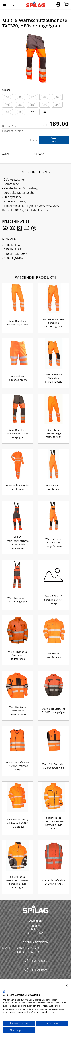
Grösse (6, 90)
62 (32, 112)
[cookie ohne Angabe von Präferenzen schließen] (66, 985)
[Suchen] (12, 4)
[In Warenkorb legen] (54, 140)
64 (44, 112)
